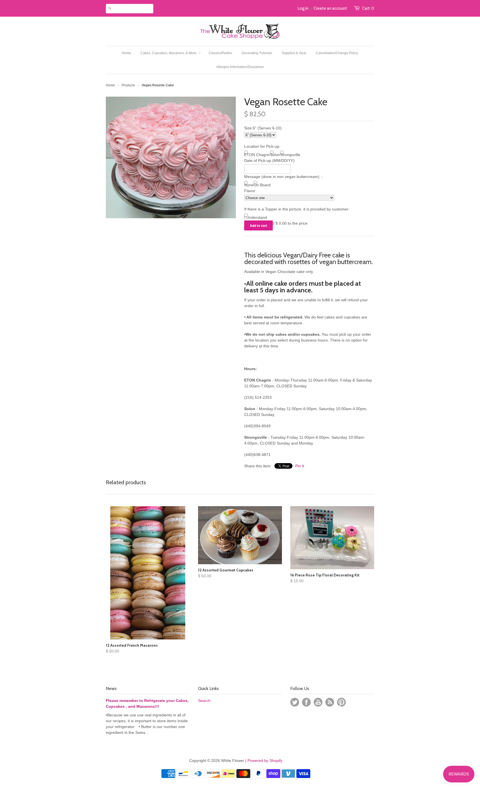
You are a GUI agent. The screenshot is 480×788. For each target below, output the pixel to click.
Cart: (368, 8)
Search (204, 700)
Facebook (306, 702)
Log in (303, 8)
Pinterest (341, 702)
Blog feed (329, 702)
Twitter (294, 702)
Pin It (299, 466)
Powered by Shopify (265, 760)
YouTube (318, 702)
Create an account (330, 8)
